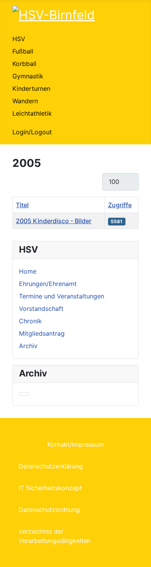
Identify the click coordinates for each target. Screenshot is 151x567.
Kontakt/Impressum (75, 444)
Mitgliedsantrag (42, 333)
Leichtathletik (32, 113)
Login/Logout (32, 132)
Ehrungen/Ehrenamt (48, 284)
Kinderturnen (31, 88)
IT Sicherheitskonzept (50, 488)
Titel (22, 205)
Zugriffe (120, 205)
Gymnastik (27, 76)
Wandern (25, 101)
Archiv (28, 346)
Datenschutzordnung (49, 509)
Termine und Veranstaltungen (61, 296)
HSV (18, 39)
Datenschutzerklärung (51, 466)
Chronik (30, 321)
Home (27, 271)
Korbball (24, 64)
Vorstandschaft (41, 308)
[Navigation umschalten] (24, 394)
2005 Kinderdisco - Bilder (53, 221)
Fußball (22, 51)
